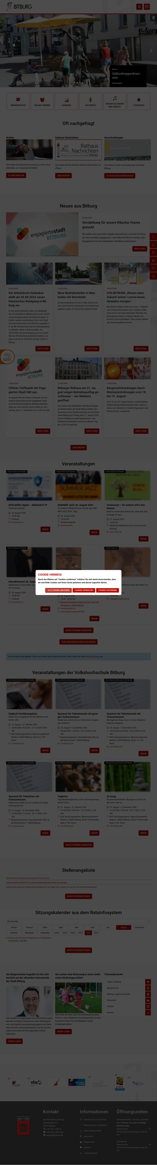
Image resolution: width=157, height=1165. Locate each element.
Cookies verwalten (84, 590)
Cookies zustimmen (107, 590)
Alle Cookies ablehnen (58, 590)
